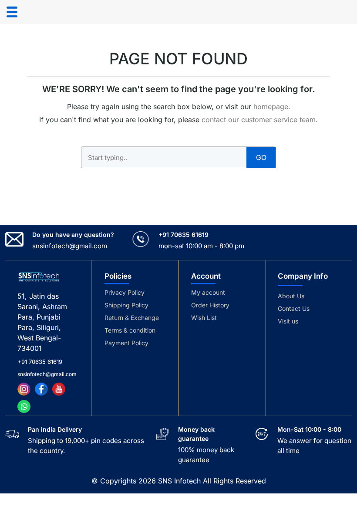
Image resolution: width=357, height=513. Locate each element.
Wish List (204, 317)
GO (261, 157)
